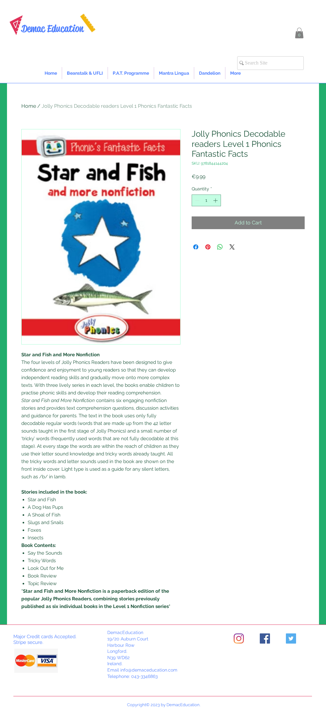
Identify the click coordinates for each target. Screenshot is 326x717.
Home (28, 106)
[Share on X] (232, 247)
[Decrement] (197, 200)
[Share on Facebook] (196, 247)
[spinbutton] (206, 200)
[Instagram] (239, 638)
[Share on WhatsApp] (220, 247)
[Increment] (216, 200)
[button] (299, 33)
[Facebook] (265, 638)
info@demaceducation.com (148, 670)
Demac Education (52, 28)
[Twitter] (291, 638)
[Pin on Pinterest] (208, 247)
